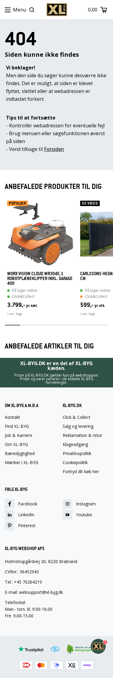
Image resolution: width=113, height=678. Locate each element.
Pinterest (27, 525)
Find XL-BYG (17, 426)
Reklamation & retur (82, 435)
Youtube (84, 514)
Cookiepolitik (75, 462)
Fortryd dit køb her (81, 472)
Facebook (27, 504)
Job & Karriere (18, 435)
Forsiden (54, 149)
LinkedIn (26, 514)
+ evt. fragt (14, 314)
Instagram (86, 504)
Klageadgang (75, 444)
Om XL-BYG (16, 444)
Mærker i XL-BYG (21, 462)
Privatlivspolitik (77, 453)
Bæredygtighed (20, 453)
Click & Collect (76, 417)
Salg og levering (78, 426)
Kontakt (12, 417)
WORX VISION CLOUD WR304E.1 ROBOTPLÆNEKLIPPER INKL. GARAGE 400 (40, 278)
